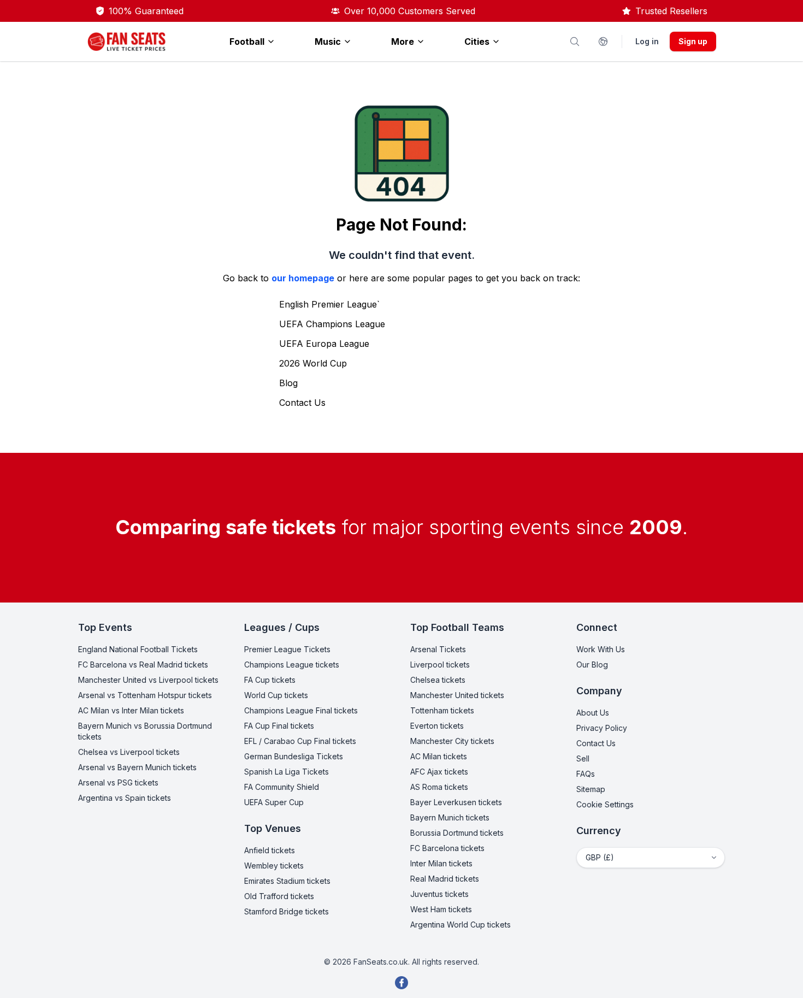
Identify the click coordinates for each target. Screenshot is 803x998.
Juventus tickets (439, 894)
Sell (582, 758)
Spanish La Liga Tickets (286, 771)
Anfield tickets (269, 850)
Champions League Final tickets (301, 710)
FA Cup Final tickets (279, 725)
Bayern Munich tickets (449, 817)
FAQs (585, 773)
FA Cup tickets (270, 679)
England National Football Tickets (138, 649)
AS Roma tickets (439, 787)
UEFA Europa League (324, 343)
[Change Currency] (603, 41)
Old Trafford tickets (279, 896)
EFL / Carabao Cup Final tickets (300, 741)
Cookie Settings (605, 804)
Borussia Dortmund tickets (457, 832)
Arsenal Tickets (438, 649)
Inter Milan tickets (441, 863)
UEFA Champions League (332, 323)
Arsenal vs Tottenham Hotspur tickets (145, 695)
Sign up (692, 41)
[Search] (575, 41)
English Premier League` (329, 304)
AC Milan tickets (438, 756)
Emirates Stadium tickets (287, 880)
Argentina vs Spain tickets (124, 797)
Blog (288, 382)
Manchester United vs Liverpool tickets (148, 679)
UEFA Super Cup (274, 802)
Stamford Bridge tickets (286, 911)
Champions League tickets (291, 664)
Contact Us (302, 402)
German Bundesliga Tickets (293, 756)
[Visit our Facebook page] (401, 982)
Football (246, 41)
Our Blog (592, 664)
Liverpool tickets (440, 664)
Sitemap (590, 789)
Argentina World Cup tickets (460, 924)
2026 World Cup (313, 363)
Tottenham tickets (442, 710)
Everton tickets (437, 725)
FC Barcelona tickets (447, 848)
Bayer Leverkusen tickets (456, 802)
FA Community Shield (281, 787)
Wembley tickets (274, 865)
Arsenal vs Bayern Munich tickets (137, 767)
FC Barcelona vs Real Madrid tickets (143, 664)
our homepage (302, 278)
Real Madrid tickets (444, 878)
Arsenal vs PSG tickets (118, 782)
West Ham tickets (441, 909)
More (402, 41)
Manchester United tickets (457, 695)
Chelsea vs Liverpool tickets (129, 752)
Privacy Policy (601, 728)
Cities (476, 41)
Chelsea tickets (437, 679)
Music (328, 41)
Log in (647, 41)
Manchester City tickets (452, 741)
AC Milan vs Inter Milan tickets (131, 710)
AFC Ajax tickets (439, 771)
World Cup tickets (276, 695)
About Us (592, 712)
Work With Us (600, 649)
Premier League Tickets (287, 649)
